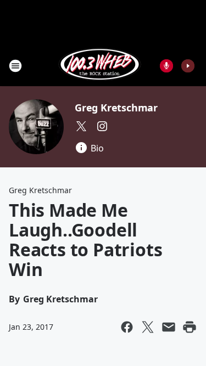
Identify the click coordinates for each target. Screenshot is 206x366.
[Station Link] (99, 65)
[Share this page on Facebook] (127, 327)
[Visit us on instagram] (102, 126)
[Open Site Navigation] (15, 65)
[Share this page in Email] (168, 327)
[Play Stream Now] (187, 65)
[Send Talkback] (166, 65)
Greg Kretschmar (116, 107)
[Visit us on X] (81, 126)
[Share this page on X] (147, 327)
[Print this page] (189, 327)
